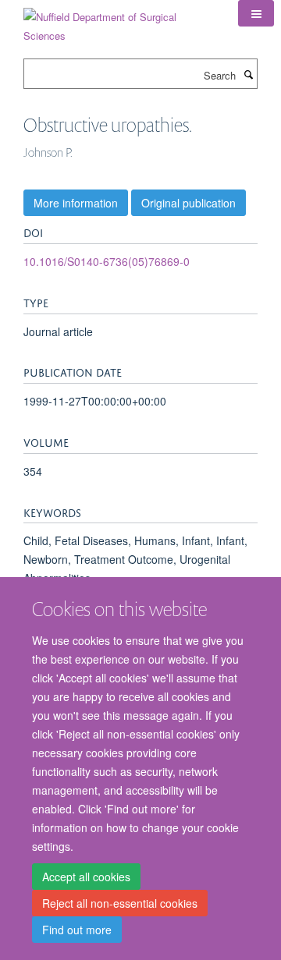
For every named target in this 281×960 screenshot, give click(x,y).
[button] (256, 13)
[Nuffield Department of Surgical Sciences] (119, 20)
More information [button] (76, 203)
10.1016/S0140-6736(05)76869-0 (106, 261)
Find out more (77, 929)
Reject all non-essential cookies (119, 903)
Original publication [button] (188, 203)
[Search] (248, 74)
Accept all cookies (86, 876)
